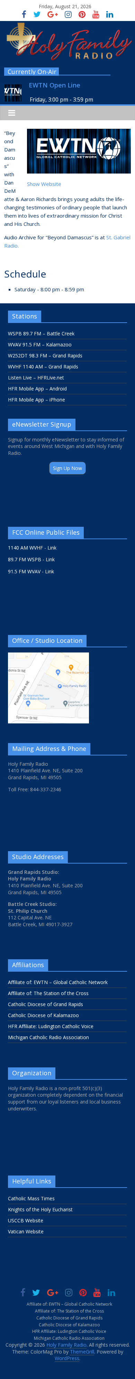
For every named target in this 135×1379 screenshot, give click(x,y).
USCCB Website (25, 1220)
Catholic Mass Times (31, 1198)
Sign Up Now (67, 468)
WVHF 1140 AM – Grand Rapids (43, 366)
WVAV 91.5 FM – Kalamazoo (40, 344)
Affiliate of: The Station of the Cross (48, 993)
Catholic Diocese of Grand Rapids (45, 1004)
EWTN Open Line (54, 85)
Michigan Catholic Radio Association (48, 1037)
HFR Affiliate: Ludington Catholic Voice (50, 1026)
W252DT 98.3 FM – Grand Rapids (45, 355)
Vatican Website (26, 1231)
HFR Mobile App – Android (37, 388)
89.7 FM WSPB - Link (31, 559)
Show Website (44, 183)
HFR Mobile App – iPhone (36, 399)
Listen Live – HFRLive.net (36, 377)
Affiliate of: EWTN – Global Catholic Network (58, 982)
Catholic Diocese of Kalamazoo (43, 1015)
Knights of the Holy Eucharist (40, 1209)
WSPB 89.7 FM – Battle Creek (41, 333)
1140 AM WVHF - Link (32, 547)
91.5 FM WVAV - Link (31, 571)
